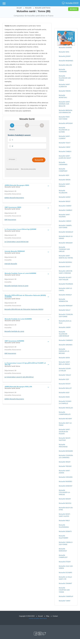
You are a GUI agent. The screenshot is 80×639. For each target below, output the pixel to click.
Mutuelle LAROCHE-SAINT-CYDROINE (66, 272)
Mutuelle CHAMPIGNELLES (65, 413)
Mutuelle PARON (65, 91)
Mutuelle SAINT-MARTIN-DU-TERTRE (66, 257)
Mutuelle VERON (64, 180)
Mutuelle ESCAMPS (65, 573)
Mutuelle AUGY (64, 392)
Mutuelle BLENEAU (65, 262)
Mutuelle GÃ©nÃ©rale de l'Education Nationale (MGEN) (23, 309)
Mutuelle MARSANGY (63, 550)
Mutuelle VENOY (64, 201)
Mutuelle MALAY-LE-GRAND (66, 237)
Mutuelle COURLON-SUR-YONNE (66, 315)
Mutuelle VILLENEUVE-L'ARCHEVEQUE (64, 334)
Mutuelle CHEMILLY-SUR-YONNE (66, 543)
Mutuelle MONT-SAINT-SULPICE (65, 515)
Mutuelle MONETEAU (63, 96)
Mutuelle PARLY (64, 521)
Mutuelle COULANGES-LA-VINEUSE (64, 492)
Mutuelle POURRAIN (66, 284)
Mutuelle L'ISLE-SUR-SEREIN (66, 567)
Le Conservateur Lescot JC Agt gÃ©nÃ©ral (19, 377)
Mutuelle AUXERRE (65, 47)
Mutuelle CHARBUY (65, 210)
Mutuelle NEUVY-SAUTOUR (65, 439)
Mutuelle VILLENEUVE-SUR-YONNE (65, 78)
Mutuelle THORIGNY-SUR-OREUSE (64, 249)
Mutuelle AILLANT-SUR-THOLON (65, 278)
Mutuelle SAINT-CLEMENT (64, 137)
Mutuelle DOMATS (65, 531)
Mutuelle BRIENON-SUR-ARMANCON (66, 111)
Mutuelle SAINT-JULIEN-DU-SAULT (65, 157)
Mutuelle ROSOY (64, 384)
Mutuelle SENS (64, 52)
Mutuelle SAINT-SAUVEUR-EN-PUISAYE (64, 431)
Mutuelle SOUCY (64, 267)
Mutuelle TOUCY (64, 143)
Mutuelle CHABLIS (65, 151)
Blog (47, 616)
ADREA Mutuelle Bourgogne (14, 198)
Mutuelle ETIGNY (65, 562)
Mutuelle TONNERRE (63, 70)
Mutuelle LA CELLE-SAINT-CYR (65, 578)
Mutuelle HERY (64, 175)
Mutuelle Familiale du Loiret (14, 331)
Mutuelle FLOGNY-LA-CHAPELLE (65, 402)
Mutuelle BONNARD (66, 451)
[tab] (26, 186)
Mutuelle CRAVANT (65, 583)
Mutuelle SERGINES (65, 345)
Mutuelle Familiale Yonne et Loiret (16, 286)
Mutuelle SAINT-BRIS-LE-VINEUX (64, 363)
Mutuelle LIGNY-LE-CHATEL (65, 289)
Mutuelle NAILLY (64, 310)
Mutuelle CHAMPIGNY (63, 170)
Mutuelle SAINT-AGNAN (64, 472)
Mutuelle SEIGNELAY (66, 232)
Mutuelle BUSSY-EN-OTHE (66, 509)
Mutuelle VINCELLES (66, 408)
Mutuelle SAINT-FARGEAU (64, 185)
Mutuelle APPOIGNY (66, 123)
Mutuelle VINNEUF (65, 295)
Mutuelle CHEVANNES (63, 163)
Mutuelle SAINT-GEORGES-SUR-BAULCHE (64, 104)
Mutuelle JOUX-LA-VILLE (65, 322)
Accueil (19, 8)
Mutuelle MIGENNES (66, 61)
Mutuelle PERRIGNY (65, 306)
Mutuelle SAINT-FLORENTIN (64, 85)
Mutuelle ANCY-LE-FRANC (65, 424)
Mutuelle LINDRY (65, 327)
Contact (55, 616)
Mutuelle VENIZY (64, 462)
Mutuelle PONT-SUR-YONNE (64, 118)
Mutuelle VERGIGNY (66, 243)
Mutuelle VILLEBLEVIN (63, 192)
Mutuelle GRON (64, 358)
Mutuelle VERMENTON (63, 300)
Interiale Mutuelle (10, 264)
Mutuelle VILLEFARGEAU (64, 526)
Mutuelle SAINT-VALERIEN (64, 216)
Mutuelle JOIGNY (65, 56)
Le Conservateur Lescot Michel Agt (16, 242)
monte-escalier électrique (38, 618)
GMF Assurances (10, 220)
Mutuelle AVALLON (65, 65)
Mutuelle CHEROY (65, 221)
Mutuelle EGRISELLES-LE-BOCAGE (64, 351)
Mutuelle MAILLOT (65, 388)
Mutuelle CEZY (64, 379)
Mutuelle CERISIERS (65, 477)
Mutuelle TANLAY (65, 375)
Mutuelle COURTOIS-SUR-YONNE (64, 590)
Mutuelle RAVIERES (65, 481)
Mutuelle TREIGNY (65, 466)
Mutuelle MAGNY (65, 499)
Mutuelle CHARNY (65, 206)
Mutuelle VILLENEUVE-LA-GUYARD (64, 130)
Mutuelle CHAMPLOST (63, 556)
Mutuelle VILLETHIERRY (63, 537)
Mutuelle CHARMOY (66, 340)
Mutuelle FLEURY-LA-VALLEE (65, 369)
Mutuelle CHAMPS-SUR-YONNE (65, 226)
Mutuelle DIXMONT (65, 486)
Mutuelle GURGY (64, 197)
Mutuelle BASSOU (65, 503)
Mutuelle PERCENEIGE (63, 446)
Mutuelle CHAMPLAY (66, 596)
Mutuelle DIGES (64, 397)
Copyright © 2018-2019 (26, 616)
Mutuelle (28, 8)
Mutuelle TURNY (64, 601)
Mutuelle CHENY (64, 147)
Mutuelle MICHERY (65, 419)
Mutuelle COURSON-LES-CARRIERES (66, 456)
